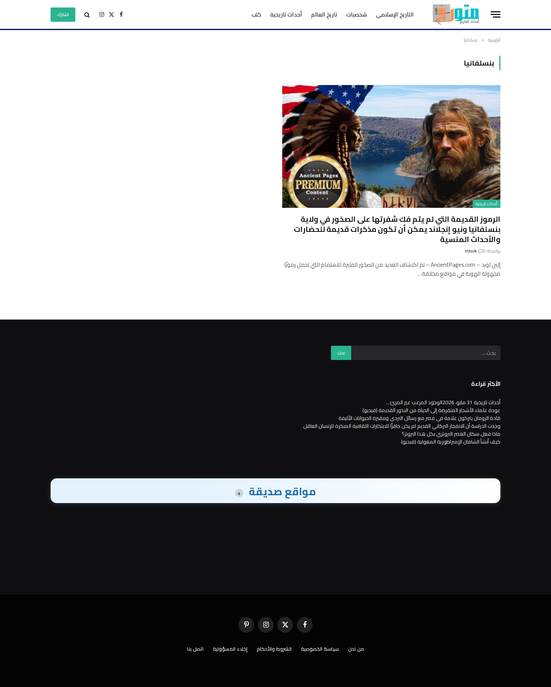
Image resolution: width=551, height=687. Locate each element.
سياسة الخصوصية (320, 648)
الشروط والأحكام (274, 648)
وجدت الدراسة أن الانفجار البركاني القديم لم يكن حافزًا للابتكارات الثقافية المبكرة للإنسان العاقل (401, 426)
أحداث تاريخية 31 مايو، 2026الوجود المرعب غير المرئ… (443, 402)
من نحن (356, 648)
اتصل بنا (195, 648)
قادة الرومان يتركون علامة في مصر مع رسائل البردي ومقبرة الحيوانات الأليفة (419, 418)
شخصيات (356, 14)
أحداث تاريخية (286, 14)
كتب (256, 14)
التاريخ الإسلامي (395, 14)
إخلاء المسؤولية (230, 648)
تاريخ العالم (324, 14)
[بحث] (87, 14)
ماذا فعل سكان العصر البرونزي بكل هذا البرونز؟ (451, 434)
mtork (471, 250)
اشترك (63, 14)
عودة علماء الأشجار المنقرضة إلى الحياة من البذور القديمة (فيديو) (431, 410)
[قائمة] (495, 14)
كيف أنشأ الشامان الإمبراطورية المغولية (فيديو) (450, 442)
